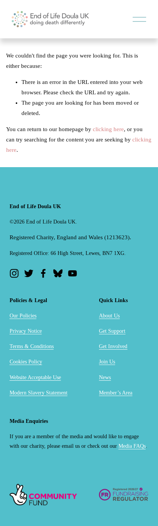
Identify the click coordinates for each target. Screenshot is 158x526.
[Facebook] (43, 273)
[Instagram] (14, 273)
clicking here (108, 129)
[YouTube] (72, 273)
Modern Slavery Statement (38, 393)
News (105, 377)
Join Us (107, 362)
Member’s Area (115, 393)
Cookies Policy (26, 362)
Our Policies (23, 316)
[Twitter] (28, 273)
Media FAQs (132, 446)
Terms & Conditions (32, 346)
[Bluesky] (58, 273)
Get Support (112, 331)
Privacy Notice (26, 331)
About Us (109, 316)
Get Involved (113, 346)
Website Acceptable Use (35, 377)
